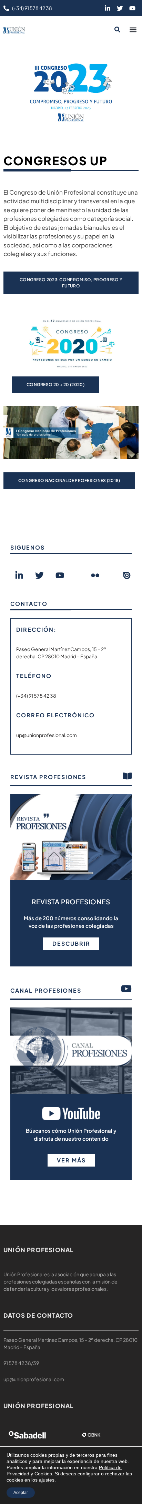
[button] (133, 29)
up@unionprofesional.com (33, 1379)
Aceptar (20, 1492)
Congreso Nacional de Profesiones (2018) (69, 480)
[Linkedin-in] (107, 8)
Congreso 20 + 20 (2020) (55, 384)
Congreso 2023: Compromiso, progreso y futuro (71, 282)
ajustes (46, 1480)
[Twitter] (120, 8)
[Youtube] (132, 8)
